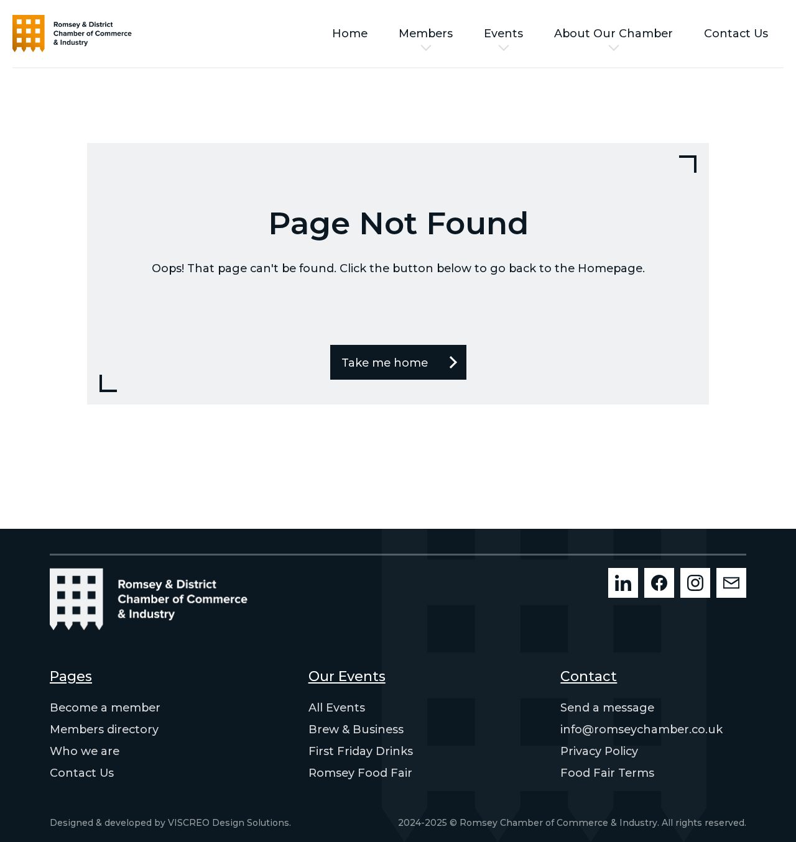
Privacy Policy (599, 751)
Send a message (607, 708)
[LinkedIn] (623, 583)
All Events (336, 708)
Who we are (84, 751)
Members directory (104, 729)
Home (350, 33)
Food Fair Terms (607, 773)
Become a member (105, 708)
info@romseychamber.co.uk (641, 729)
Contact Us (736, 33)
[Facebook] (659, 583)
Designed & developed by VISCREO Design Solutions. (170, 822)
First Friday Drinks (360, 751)
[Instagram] (695, 583)
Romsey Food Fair (360, 773)
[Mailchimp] (731, 583)
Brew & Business (356, 729)
